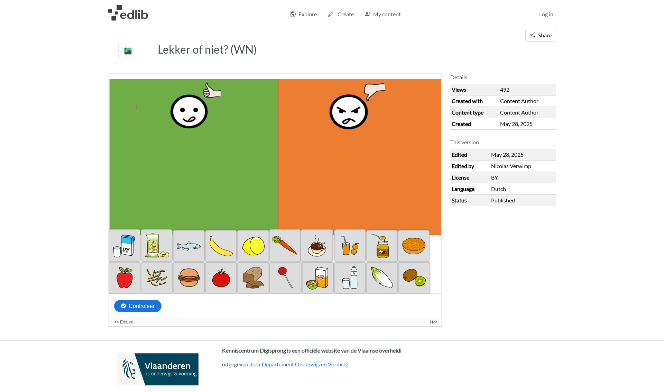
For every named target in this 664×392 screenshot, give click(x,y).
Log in (546, 14)
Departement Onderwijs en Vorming (305, 364)
